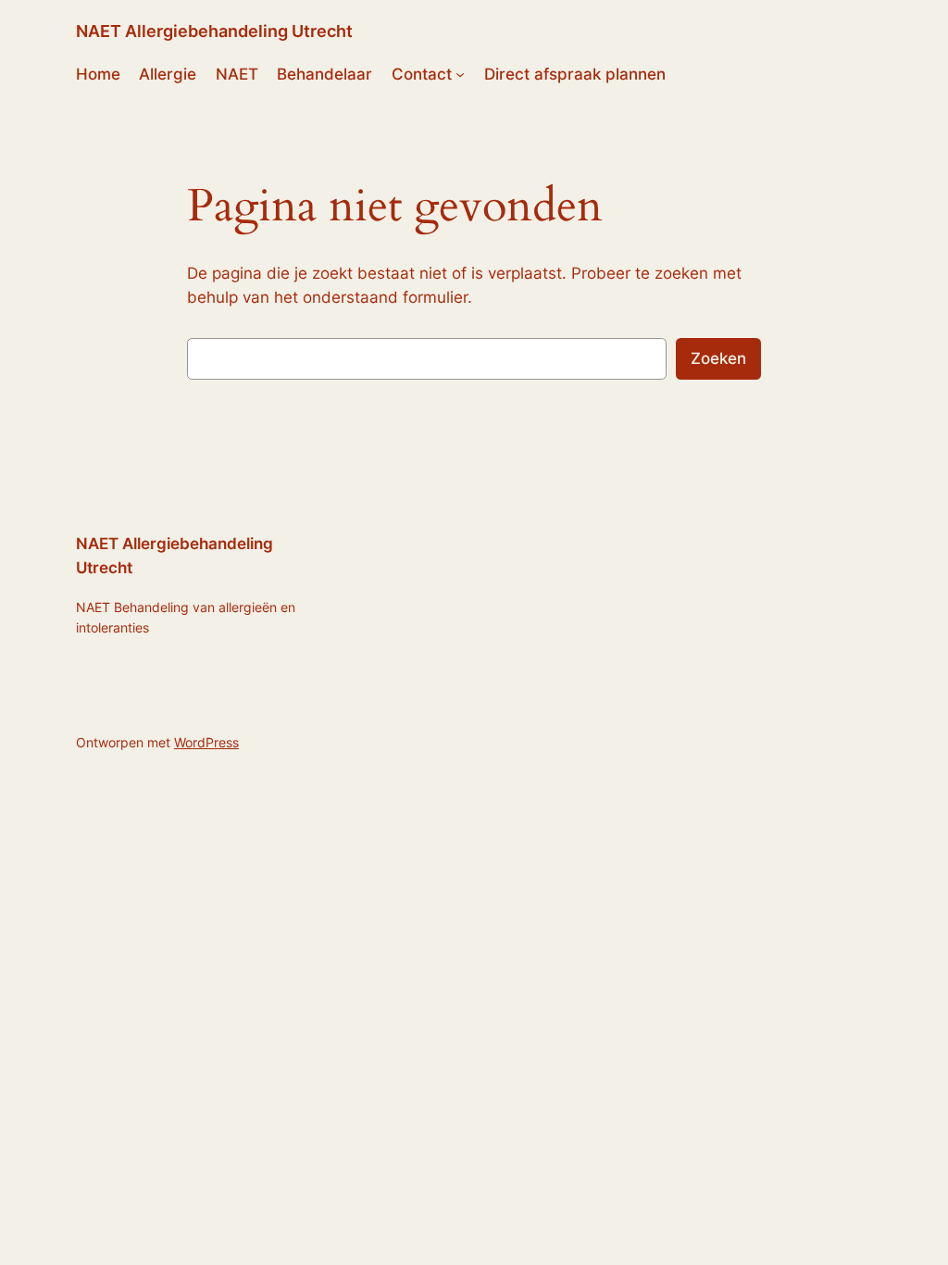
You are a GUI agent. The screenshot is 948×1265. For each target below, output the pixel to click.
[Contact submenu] (460, 74)
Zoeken (718, 358)
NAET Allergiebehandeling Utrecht (214, 31)
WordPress (206, 742)
